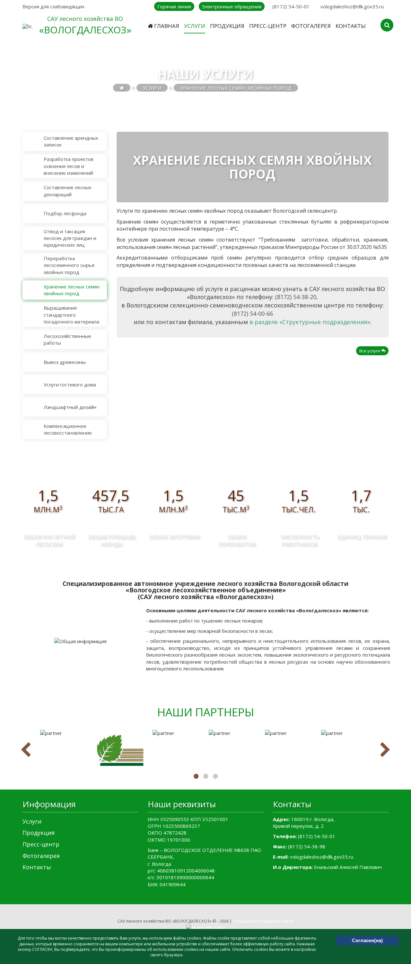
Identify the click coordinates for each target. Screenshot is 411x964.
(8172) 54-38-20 (295, 297)
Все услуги (370, 351)
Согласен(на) (367, 940)
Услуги (152, 87)
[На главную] (27, 26)
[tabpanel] (65, 733)
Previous (26, 750)
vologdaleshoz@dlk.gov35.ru (352, 6)
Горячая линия (174, 6)
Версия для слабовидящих (53, 6)
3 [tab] (215, 776)
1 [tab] (196, 776)
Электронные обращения (231, 6)
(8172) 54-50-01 (291, 6)
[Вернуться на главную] (121, 88)
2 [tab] (205, 776)
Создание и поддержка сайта (263, 921)
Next (385, 750)
